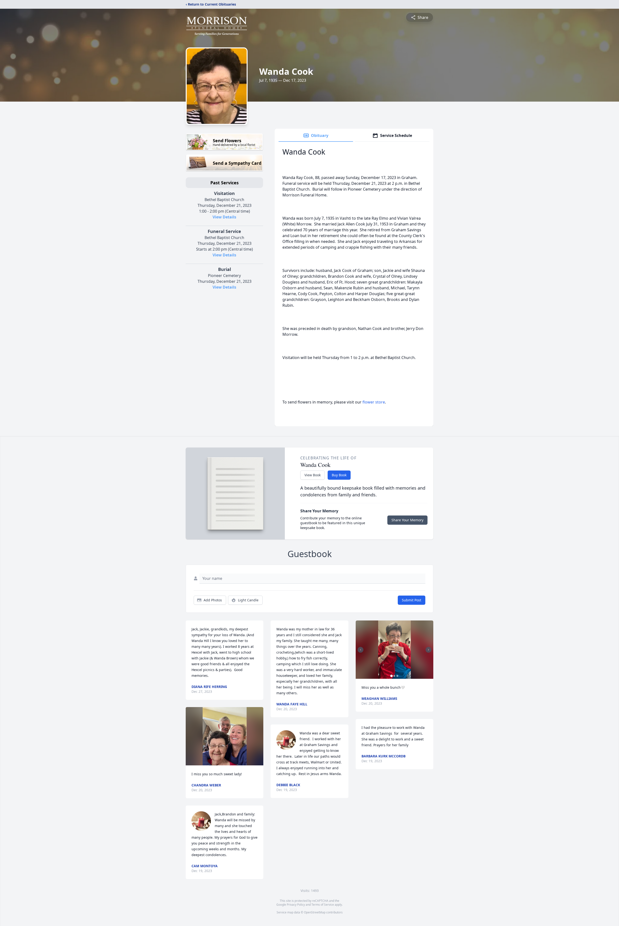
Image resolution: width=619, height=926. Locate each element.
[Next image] (428, 650)
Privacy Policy (296, 905)
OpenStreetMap (314, 912)
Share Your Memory (407, 520)
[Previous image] (360, 650)
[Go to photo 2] (394, 676)
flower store (373, 402)
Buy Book (339, 475)
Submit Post (411, 600)
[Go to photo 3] (397, 676)
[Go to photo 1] (391, 676)
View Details (224, 217)
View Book (312, 475)
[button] (225, 736)
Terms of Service (322, 905)
